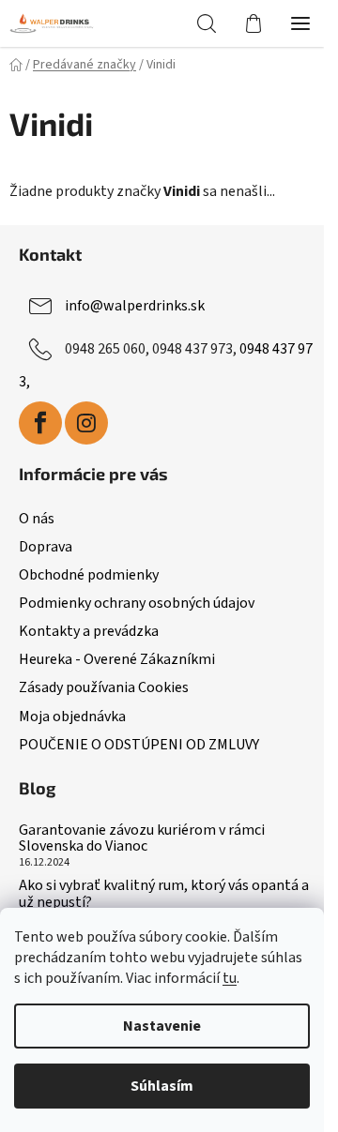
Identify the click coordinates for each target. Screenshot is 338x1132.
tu (230, 978)
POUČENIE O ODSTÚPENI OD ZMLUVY (139, 744)
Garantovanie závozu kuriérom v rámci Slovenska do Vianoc (142, 839)
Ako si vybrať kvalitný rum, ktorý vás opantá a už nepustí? (164, 894)
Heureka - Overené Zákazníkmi (117, 659)
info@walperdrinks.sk (135, 305)
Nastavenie (162, 1026)
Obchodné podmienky (89, 575)
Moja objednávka (72, 716)
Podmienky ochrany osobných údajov (136, 603)
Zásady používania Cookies (104, 687)
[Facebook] (40, 423)
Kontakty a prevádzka (89, 631)
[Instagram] (86, 423)
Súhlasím (162, 1086)
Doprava (45, 546)
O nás (36, 518)
